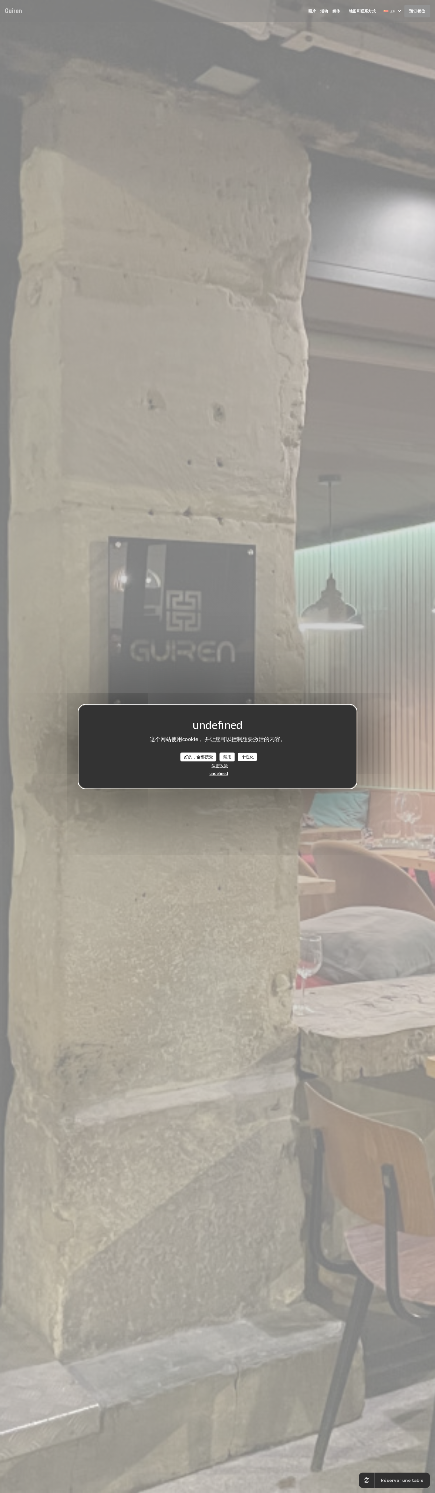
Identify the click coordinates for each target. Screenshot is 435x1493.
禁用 (227, 756)
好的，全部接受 (198, 756)
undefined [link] (219, 773)
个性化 (247, 756)
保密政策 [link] (219, 765)
